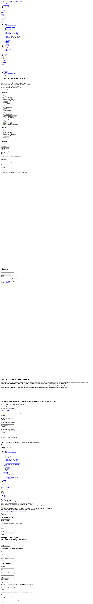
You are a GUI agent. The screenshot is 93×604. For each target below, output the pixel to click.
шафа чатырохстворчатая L (13, 37)
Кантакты (5, 10)
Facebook (8, 520)
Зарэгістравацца (4, 579)
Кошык (2, 14)
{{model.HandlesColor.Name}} (10, 116)
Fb (4, 483)
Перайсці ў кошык (5, 282)
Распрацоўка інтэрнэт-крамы (10, 511)
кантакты (8, 51)
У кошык (3, 152)
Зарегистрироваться (9, 532)
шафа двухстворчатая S (12, 32)
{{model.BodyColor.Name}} (9, 99)
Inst (4, 485)
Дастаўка (8, 474)
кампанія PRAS (23, 511)
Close (2, 64)
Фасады (8, 468)
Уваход (2, 12)
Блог (4, 8)
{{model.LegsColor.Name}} (9, 134)
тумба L (8, 31)
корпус (8, 40)
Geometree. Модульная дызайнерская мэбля (11, 1)
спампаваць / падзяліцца (7, 151)
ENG (4, 19)
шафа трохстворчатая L (12, 34)
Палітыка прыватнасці (12, 477)
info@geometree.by (5, 488)
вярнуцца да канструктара (7, 281)
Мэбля (5, 3)
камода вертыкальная (11, 25)
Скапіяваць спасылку (6, 274)
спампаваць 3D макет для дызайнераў (10, 89)
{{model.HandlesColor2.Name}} (10, 124)
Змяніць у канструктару (15, 156)
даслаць (3, 167)
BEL (2, 15)
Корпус (8, 467)
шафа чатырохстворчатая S (13, 36)
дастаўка (8, 49)
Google (2, 520)
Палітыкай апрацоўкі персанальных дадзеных (20, 430)
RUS (4, 18)
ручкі (7, 42)
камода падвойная (10, 27)
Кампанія (5, 47)
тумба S (8, 28)
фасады (8, 41)
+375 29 (5, 410)
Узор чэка (8, 478)
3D (4, 7)
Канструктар (6, 6)
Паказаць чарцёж (6, 146)
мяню (2, 21)
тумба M (8, 29)
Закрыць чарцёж (5, 148)
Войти (2, 532)
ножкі (7, 44)
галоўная (5, 71)
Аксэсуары (6, 5)
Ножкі (8, 470)
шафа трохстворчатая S (12, 33)
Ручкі (7, 469)
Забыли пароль (4, 531)
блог (7, 50)
